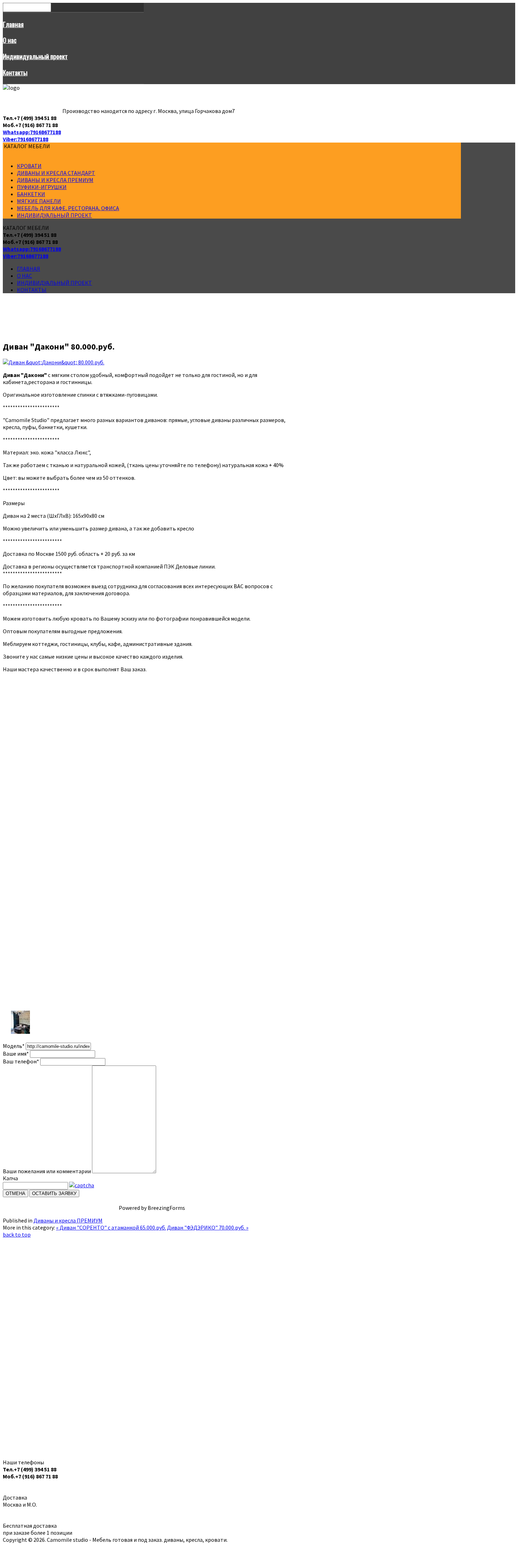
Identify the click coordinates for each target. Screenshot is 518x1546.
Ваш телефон (21, 1061)
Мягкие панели (39, 201)
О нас (10, 40)
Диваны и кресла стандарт (56, 172)
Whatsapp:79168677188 (32, 132)
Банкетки (31, 193)
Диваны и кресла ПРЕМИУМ (55, 179)
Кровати (29, 165)
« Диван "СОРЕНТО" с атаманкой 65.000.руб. (111, 1227)
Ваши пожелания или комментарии (47, 1171)
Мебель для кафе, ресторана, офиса (68, 208)
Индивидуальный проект (35, 56)
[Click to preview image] (53, 362)
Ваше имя (16, 1053)
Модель (14, 1045)
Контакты (15, 72)
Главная (13, 24)
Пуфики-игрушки (42, 186)
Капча (10, 1178)
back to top (17, 1234)
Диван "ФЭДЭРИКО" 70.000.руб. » (207, 1227)
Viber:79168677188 (25, 139)
